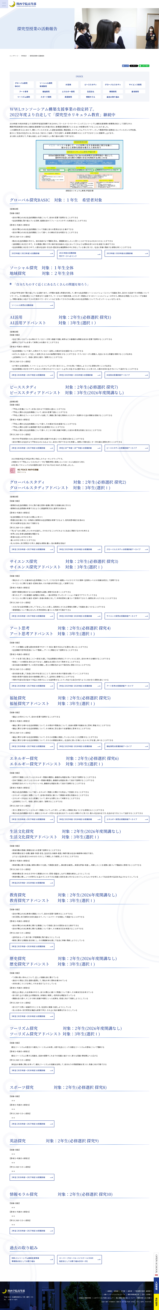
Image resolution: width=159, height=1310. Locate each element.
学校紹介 (24, 56)
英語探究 (68, 97)
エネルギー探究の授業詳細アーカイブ (122, 819)
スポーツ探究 (46, 97)
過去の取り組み (113, 97)
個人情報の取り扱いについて (125, 1298)
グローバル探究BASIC (21, 84)
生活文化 (90, 91)
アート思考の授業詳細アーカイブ (120, 686)
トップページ (14, 56)
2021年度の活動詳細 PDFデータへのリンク (68, 254)
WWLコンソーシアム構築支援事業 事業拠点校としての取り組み (25, 1259)
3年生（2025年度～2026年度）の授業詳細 (76, 375)
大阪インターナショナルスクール (114, 1294)
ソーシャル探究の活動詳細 (22, 305)
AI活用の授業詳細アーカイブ (118, 375)
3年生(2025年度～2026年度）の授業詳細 (28, 883)
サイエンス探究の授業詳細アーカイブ (122, 616)
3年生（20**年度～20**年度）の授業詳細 (75, 448)
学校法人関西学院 (85, 1298)
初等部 (116, 1291)
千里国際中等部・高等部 (142, 1291)
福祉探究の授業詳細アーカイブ (119, 746)
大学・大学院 (146, 1294)
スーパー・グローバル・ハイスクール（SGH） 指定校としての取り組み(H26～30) (76, 1259)
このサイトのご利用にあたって (103, 1298)
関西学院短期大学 (133, 1294)
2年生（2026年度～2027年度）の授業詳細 (28, 375)
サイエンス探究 (135, 84)
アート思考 (23, 91)
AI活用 (68, 84)
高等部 (130, 1291)
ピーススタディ (91, 84)
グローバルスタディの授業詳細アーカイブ (124, 549)
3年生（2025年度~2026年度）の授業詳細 (75, 549)
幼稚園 (109, 1291)
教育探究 (113, 91)
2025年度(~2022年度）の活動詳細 (25, 253)
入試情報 (156, 1285)
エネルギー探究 (68, 91)
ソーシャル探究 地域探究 (46, 84)
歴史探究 (135, 91)
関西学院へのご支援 (143, 1298)
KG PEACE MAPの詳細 (28, 470)
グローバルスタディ (113, 84)
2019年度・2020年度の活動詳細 (120, 253)
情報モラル (90, 97)
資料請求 (156, 1302)
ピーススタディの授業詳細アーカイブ (122, 448)
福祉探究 (46, 91)
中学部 (123, 1291)
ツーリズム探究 (23, 97)
